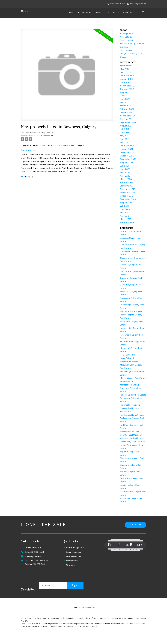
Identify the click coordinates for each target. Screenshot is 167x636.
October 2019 (126, 195)
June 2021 (125, 132)
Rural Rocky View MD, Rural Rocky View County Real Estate (132, 445)
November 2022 (127, 85)
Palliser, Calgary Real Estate (133, 394)
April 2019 (124, 216)
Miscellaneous (126, 381)
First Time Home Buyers (131, 311)
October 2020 (127, 155)
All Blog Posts (126, 33)
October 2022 (127, 89)
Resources (128, 12)
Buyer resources (73, 552)
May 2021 (124, 135)
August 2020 (126, 162)
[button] (145, 582)
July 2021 (124, 129)
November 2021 (127, 115)
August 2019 (126, 202)
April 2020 (125, 175)
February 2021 (127, 145)
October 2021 (126, 119)
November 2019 (127, 192)
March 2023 (126, 72)
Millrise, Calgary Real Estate (133, 378)
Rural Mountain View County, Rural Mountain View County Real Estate (132, 435)
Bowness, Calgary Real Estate (41, 135)
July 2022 (124, 95)
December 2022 (127, 82)
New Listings (126, 36)
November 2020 (128, 152)
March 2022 (126, 105)
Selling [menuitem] (112, 12)
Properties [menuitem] (83, 12)
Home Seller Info (127, 358)
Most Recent (126, 65)
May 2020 (125, 172)
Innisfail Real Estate (129, 361)
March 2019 (125, 219)
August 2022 (126, 92)
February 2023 (127, 75)
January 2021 (126, 149)
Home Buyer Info (127, 354)
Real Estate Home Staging (132, 415)
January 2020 (126, 185)
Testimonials (72, 560)
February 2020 (127, 182)
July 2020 (125, 165)
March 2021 (125, 142)
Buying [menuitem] (98, 12)
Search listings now (75, 547)
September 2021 (128, 122)
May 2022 (125, 102)
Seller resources (73, 556)
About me (70, 565)
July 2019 (124, 205)
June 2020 (125, 169)
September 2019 (128, 199)
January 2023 (126, 79)
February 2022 (127, 109)
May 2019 (124, 212)
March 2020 (126, 179)
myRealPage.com (88, 607)
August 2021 (126, 125)
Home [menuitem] (71, 12)
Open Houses (126, 40)
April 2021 (124, 139)
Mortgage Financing (129, 384)
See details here (28, 150)
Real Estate (125, 411)
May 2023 (125, 69)
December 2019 (127, 189)
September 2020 (128, 159)
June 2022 (125, 99)
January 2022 (126, 112)
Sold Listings (126, 50)
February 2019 (127, 222)
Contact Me (135, 524)
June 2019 (125, 209)
